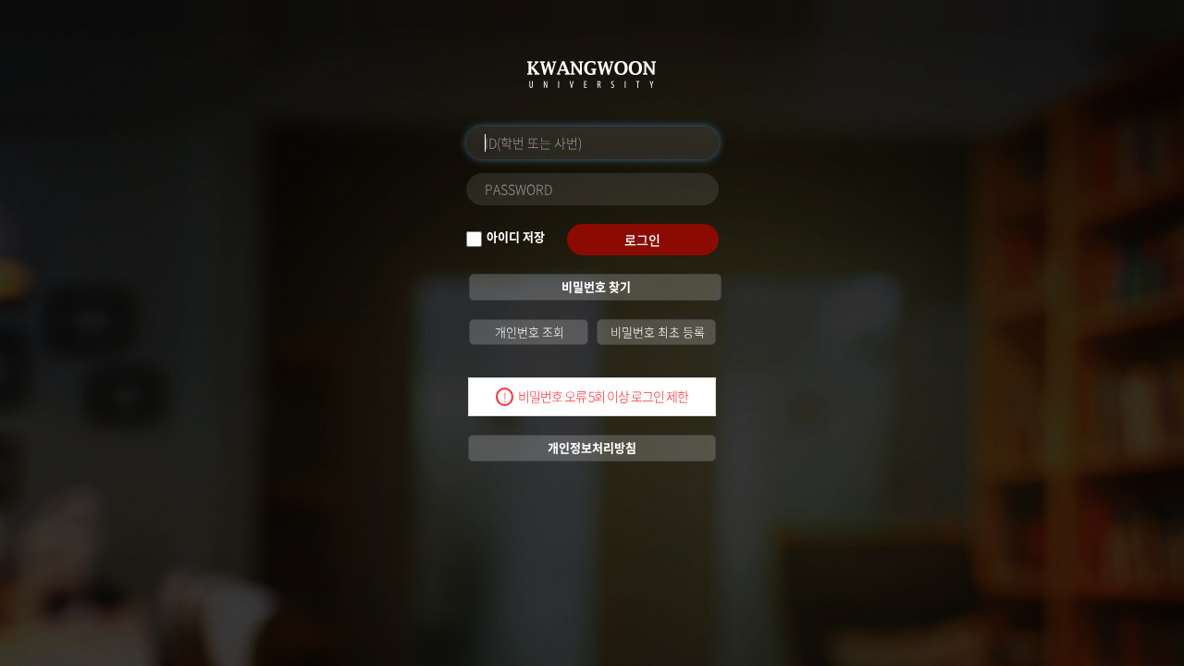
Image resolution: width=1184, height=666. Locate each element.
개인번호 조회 (528, 331)
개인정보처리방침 (592, 447)
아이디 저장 (516, 236)
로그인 (642, 239)
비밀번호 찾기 (595, 286)
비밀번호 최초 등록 (656, 331)
